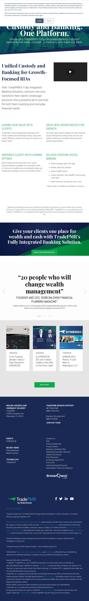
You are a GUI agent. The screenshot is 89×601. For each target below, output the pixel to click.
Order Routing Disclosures (56, 465)
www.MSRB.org (50, 576)
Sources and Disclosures (14, 508)
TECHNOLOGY (12, 459)
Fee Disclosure (52, 457)
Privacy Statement (53, 444)
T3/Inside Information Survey (49, 525)
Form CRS (50, 462)
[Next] (84, 291)
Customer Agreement (55, 460)
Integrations (11, 462)
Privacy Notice (52, 446)
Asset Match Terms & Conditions (59, 468)
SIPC (45, 566)
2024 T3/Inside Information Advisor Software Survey (24, 522)
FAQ (48, 441)
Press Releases (12, 450)
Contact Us (50, 438)
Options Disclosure (53, 454)
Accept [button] (39, 21)
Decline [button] (49, 21)
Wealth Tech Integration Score (26, 552)
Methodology (50, 552)
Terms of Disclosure (47, 590)
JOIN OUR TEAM (53, 423)
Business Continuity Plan (56, 449)
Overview (39, 552)
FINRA (41, 566)
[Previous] (4, 291)
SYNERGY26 (11, 441)
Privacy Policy (17, 10)
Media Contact (12, 453)
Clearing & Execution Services (58, 452)
